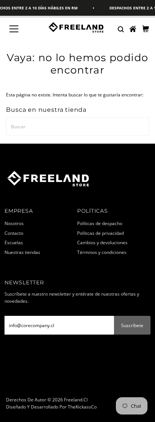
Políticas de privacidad (100, 233)
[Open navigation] (21, 29)
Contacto (14, 233)
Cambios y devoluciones (102, 242)
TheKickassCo (82, 407)
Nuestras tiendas (22, 252)
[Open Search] (120, 29)
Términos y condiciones (101, 252)
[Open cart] (145, 29)
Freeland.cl (76, 399)
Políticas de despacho (99, 223)
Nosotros (14, 223)
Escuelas (14, 242)
